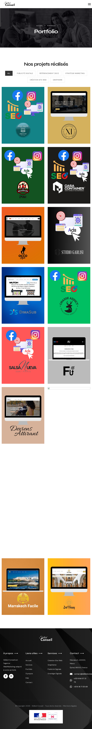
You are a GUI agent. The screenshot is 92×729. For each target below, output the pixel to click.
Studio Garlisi (64, 253)
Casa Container (65, 193)
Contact (29, 682)
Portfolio (29, 669)
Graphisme (57, 80)
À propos (29, 673)
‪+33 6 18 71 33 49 (81, 686)
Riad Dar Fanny (64, 604)
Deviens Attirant (20, 433)
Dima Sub (14, 313)
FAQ (27, 678)
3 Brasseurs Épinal (21, 193)
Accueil (28, 660)
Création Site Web (38, 80)
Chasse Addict (64, 313)
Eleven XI (60, 133)
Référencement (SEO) (49, 73)
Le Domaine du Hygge (18, 128)
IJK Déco (59, 544)
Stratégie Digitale (55, 673)
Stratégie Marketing (75, 73)
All (8, 73)
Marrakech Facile (21, 604)
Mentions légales (70, 706)
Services (29, 665)
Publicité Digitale (25, 73)
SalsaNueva (16, 373)
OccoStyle (15, 253)
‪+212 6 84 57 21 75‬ (80, 680)
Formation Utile (66, 373)
